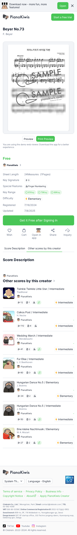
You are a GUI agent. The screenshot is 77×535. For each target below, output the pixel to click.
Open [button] (63, 5)
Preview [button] (28, 138)
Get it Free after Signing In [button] (38, 220)
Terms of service (12, 491)
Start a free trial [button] (63, 17)
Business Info (53, 491)
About (30, 495)
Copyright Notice (13, 495)
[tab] (15, 248)
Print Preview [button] (45, 138)
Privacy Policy (34, 491)
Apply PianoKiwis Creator (54, 495)
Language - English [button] (39, 481)
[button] (72, 6)
